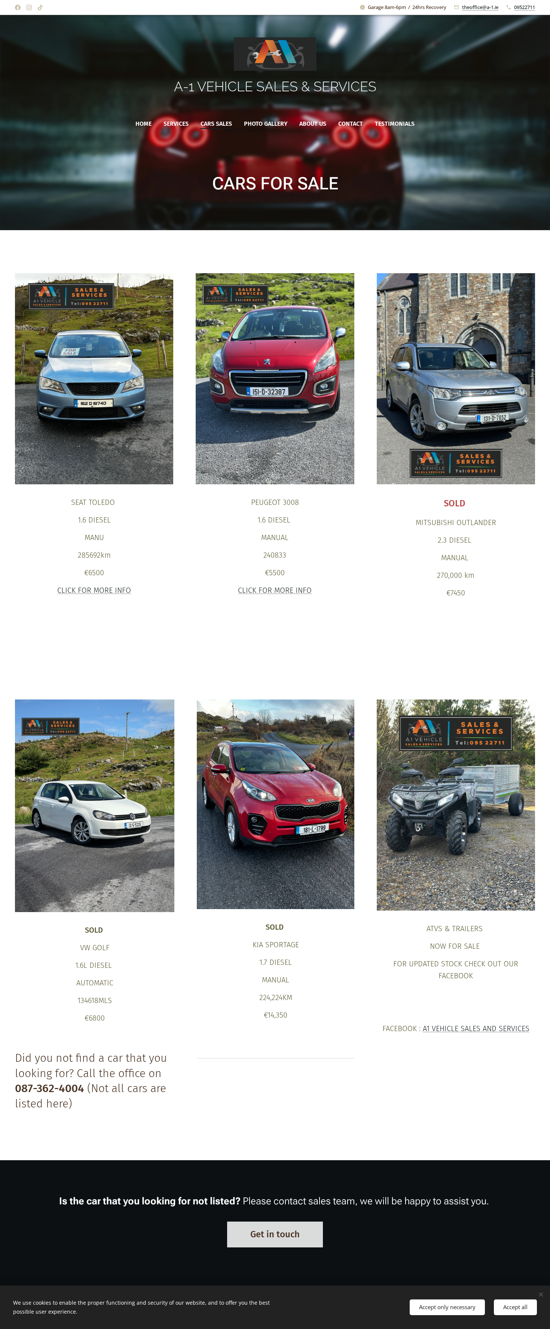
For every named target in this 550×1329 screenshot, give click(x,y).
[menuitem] (146, 124)
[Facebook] (17, 7)
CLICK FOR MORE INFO (94, 590)
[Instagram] (29, 7)
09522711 (524, 7)
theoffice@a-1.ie (480, 7)
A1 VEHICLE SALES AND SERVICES (476, 1028)
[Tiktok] (40, 7)
